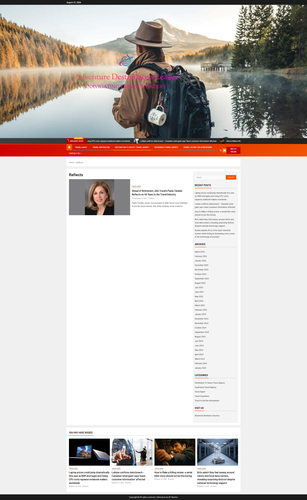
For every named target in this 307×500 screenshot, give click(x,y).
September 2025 (202, 278)
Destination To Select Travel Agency (132, 147)
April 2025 (199, 301)
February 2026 (201, 256)
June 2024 (199, 346)
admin (152, 198)
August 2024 (200, 336)
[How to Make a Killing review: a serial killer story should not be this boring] (174, 452)
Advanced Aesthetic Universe (207, 416)
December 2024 (201, 319)
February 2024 (201, 363)
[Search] (220, 150)
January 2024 (200, 368)
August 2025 (200, 283)
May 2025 (199, 296)
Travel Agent (81, 147)
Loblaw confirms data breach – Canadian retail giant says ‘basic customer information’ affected (133, 141)
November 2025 (201, 269)
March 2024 (200, 359)
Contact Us (74, 153)
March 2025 (200, 305)
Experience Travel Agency (166, 147)
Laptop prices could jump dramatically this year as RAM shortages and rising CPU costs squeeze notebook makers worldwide (214, 196)
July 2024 (199, 341)
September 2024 (202, 332)
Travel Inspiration (101, 147)
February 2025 (201, 310)
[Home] (69, 147)
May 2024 (199, 350)
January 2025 (200, 314)
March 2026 (200, 252)
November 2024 (201, 323)
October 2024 (200, 328)
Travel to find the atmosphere (197, 147)
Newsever (161, 497)
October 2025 (200, 274)
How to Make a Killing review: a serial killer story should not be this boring (210, 141)
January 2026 (200, 261)
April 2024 (199, 354)
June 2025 (199, 292)
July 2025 (199, 287)
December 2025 (201, 265)
